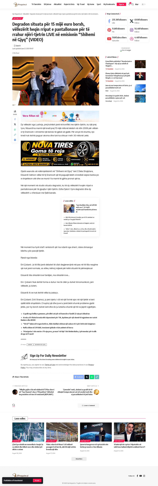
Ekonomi (17, 441)
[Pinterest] (116, 30)
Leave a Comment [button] (89, 405)
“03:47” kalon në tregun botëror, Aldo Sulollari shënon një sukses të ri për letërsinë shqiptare (59, 324)
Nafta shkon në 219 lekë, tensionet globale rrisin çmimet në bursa (48, 328)
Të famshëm (109, 69)
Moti (107, 91)
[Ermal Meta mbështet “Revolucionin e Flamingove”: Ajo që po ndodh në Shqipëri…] (140, 64)
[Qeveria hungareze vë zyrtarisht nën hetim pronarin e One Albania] (96, 432)
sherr (30, 344)
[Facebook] (116, 21)
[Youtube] (116, 39)
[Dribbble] (138, 39)
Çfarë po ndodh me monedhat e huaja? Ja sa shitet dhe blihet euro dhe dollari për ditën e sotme (27, 447)
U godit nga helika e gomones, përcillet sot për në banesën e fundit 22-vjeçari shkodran (56, 314)
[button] (37, 480)
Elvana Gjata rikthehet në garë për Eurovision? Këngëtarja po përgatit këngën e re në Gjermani (118, 75)
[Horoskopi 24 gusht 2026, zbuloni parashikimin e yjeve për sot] (140, 98)
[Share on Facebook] (15, 119)
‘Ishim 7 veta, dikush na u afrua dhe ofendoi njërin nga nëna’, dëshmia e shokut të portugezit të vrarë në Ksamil (80, 231)
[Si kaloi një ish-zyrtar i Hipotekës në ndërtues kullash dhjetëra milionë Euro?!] (130, 432)
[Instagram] (138, 30)
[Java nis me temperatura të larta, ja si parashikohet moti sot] (140, 88)
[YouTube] (140, 476)
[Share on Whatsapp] (15, 129)
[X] (138, 21)
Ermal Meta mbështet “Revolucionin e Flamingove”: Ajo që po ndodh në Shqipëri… (119, 63)
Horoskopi (109, 101)
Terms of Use (50, 365)
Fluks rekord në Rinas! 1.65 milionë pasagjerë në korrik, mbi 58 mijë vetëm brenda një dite (61, 447)
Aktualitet (17, 18)
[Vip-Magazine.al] (20, 4)
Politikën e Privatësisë (13, 480)
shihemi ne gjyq (40, 344)
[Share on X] (15, 124)
